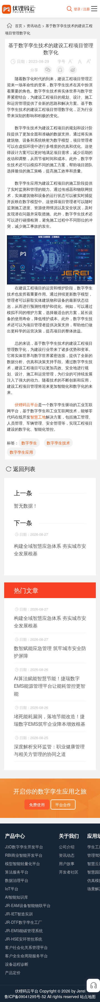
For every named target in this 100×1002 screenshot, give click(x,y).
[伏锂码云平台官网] (18, 9)
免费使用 (37, 804)
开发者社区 (68, 872)
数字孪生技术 (58, 443)
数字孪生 (29, 443)
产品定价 (13, 972)
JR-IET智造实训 (19, 914)
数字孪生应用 (21, 452)
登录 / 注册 (82, 8)
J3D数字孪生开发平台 (24, 846)
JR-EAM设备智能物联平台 (28, 905)
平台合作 (63, 804)
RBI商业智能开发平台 (23, 855)
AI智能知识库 (16, 897)
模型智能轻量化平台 (22, 863)
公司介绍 (66, 846)
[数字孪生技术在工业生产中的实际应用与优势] (51, 238)
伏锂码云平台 (26, 404)
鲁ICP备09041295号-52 (25, 996)
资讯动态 (34, 25)
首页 (18, 25)
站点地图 (88, 996)
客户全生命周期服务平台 (26, 955)
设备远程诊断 (16, 964)
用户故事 (66, 863)
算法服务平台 (16, 872)
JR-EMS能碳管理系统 (24, 930)
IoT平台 (11, 888)
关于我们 (69, 835)
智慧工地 (38, 417)
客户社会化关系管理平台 (26, 947)
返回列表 (20, 469)
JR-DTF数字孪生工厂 (23, 922)
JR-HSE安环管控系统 (23, 939)
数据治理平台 (16, 880)
